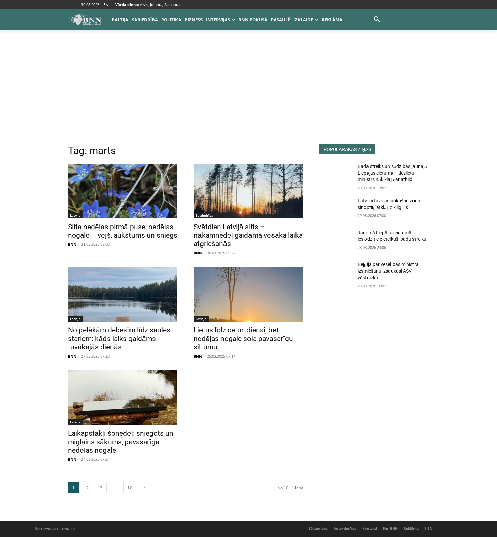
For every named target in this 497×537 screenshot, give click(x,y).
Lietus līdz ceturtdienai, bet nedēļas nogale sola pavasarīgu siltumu (243, 338)
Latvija (75, 215)
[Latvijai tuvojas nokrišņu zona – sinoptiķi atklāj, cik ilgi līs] (336, 209)
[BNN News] (85, 19)
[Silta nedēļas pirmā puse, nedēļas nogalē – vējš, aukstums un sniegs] (123, 191)
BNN (72, 244)
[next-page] (144, 487)
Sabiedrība (204, 215)
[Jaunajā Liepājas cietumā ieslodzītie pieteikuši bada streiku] (336, 241)
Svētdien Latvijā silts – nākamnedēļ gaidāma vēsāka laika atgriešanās (248, 235)
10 (129, 488)
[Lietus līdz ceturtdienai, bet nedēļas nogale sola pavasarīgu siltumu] (248, 294)
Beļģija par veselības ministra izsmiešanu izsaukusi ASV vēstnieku (388, 271)
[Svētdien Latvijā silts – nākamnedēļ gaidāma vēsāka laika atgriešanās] (248, 191)
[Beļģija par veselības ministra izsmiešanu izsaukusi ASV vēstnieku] (336, 272)
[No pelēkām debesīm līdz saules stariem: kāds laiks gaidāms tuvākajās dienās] (123, 294)
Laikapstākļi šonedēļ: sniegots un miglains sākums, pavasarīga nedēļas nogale (120, 441)
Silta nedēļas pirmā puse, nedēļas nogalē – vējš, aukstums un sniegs (123, 231)
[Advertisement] (248, 93)
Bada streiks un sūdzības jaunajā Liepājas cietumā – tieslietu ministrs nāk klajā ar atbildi (392, 173)
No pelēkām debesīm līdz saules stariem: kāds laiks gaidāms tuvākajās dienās (119, 338)
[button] (377, 19)
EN (106, 4)
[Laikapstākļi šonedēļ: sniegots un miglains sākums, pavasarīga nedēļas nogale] (123, 397)
